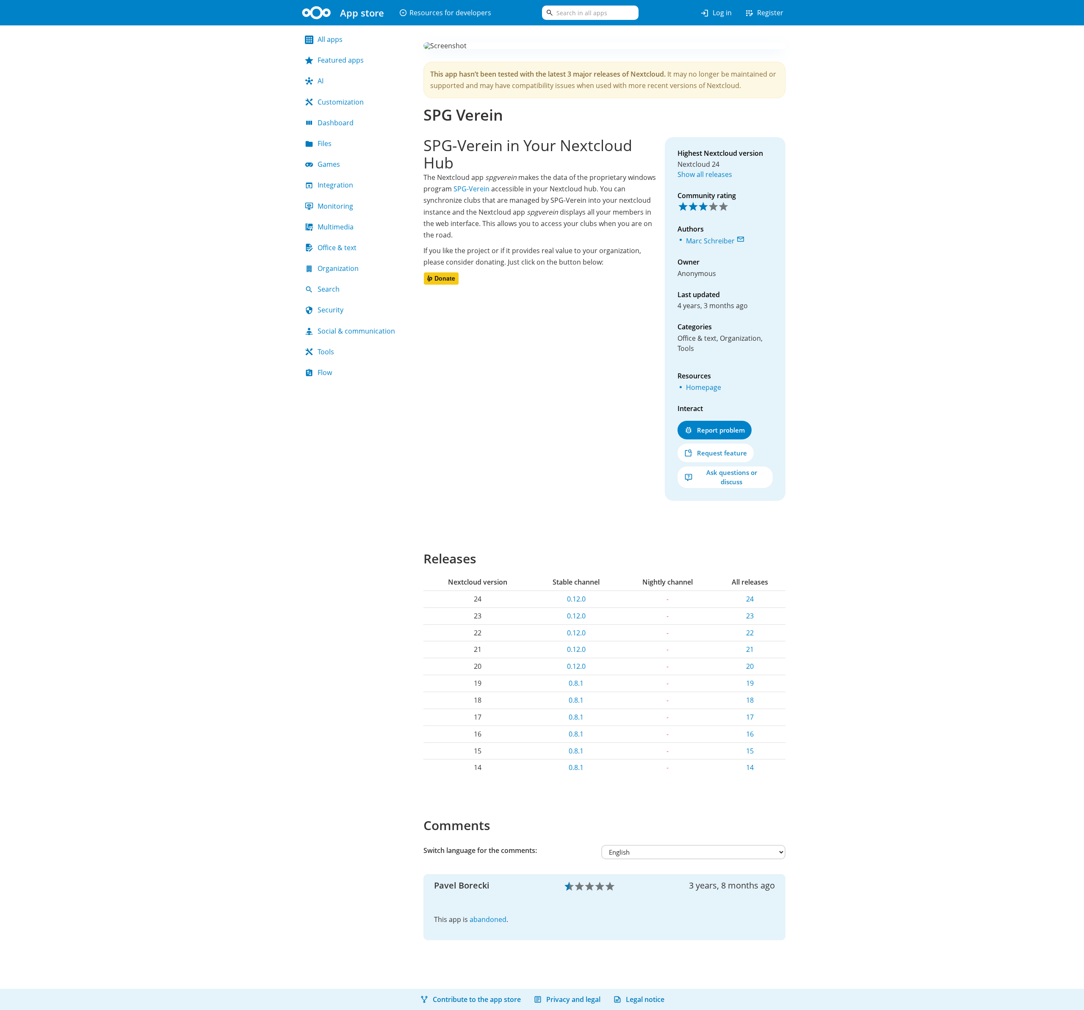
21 (750, 649)
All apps (330, 39)
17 (750, 717)
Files (325, 143)
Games (329, 164)
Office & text (337, 247)
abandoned (488, 919)
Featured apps (341, 60)
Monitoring (335, 206)
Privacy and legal (573, 999)
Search (329, 289)
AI (321, 81)
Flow (325, 372)
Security (330, 310)
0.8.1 (576, 683)
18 (750, 700)
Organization (338, 268)
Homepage (703, 387)
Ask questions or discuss (731, 477)
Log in (716, 13)
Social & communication (356, 331)
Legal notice (645, 999)
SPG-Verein (471, 188)
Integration (335, 185)
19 (750, 683)
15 (750, 751)
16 (750, 734)
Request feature (722, 453)
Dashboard (336, 122)
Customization (341, 102)
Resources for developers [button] (445, 13)
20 (750, 666)
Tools (326, 351)
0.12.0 (576, 599)
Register (763, 13)
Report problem (721, 430)
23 (750, 616)
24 (750, 599)
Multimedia (336, 227)
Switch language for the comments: (480, 850)
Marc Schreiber (710, 241)
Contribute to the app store (477, 999)
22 (750, 632)
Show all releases (705, 174)
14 (750, 767)
